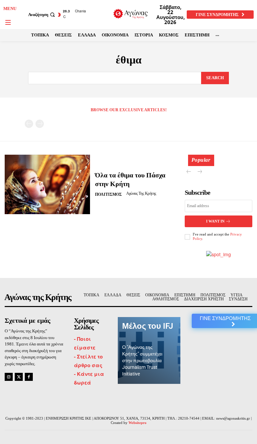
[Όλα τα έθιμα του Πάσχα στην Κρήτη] (47, 184)
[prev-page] (29, 124)
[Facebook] (29, 377)
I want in (215, 221)
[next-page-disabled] (39, 124)
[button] (42, 14)
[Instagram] (9, 377)
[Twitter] (19, 377)
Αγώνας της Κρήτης (141, 193)
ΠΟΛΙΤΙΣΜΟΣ (108, 194)
